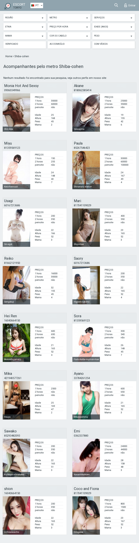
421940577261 (13, 378)
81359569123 (12, 147)
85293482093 (12, 435)
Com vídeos (101, 43)
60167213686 (12, 205)
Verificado (11, 43)
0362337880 (81, 435)
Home (9, 56)
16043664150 (12, 320)
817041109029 (82, 205)
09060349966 (12, 90)
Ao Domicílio (57, 43)
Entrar (132, 5)
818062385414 (82, 90)
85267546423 (82, 147)
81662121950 (12, 263)
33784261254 (82, 378)
